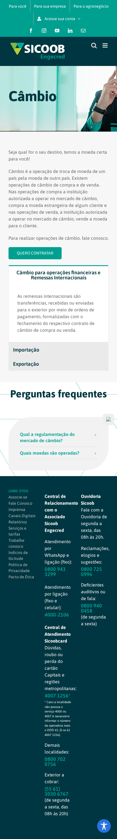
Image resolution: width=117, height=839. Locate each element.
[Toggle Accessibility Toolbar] (104, 826)
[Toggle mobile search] (94, 45)
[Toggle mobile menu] (105, 45)
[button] (58, 437)
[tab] (58, 274)
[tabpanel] (58, 313)
